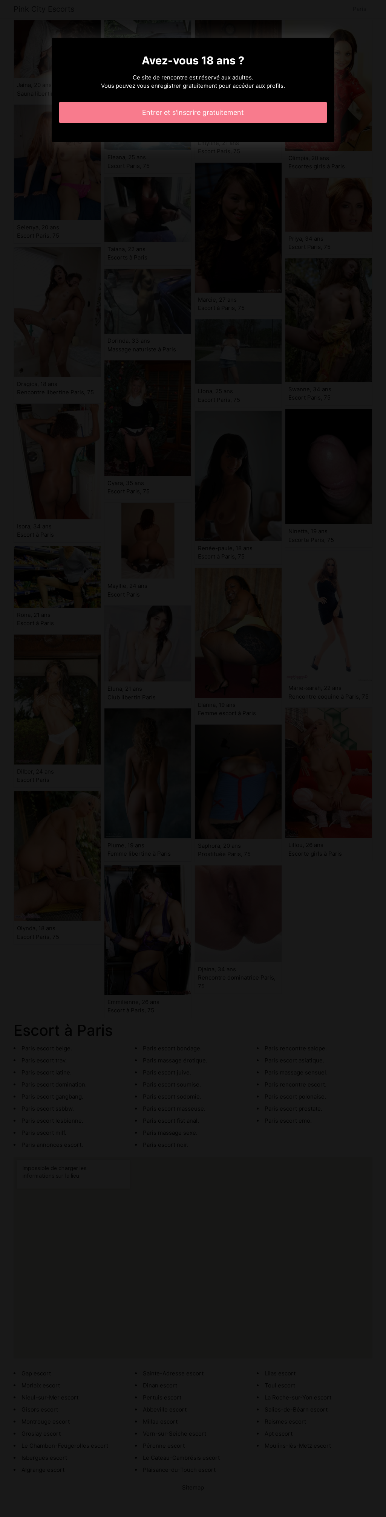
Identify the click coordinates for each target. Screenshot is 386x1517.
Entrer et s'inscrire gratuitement (193, 112)
